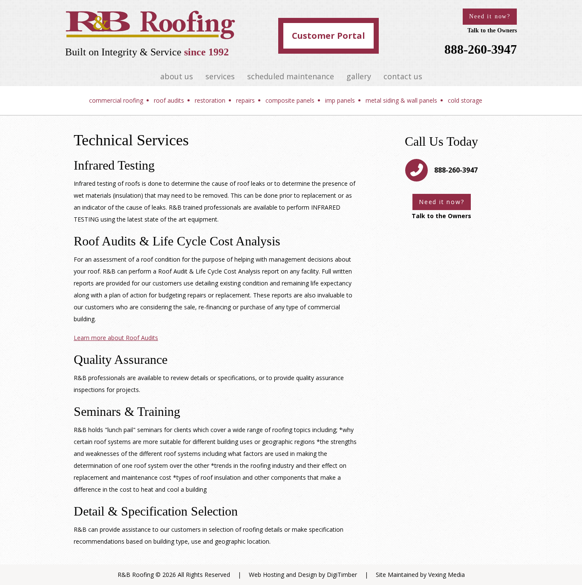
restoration (210, 100)
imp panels (340, 100)
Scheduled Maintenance (290, 76)
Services (220, 76)
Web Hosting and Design (283, 575)
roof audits (169, 100)
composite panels (289, 100)
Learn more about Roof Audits (116, 338)
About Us (176, 76)
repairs (245, 100)
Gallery (358, 76)
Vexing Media (446, 575)
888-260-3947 (480, 49)
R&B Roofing (136, 575)
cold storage (465, 100)
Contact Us (402, 76)
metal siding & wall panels (401, 100)
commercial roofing (116, 100)
